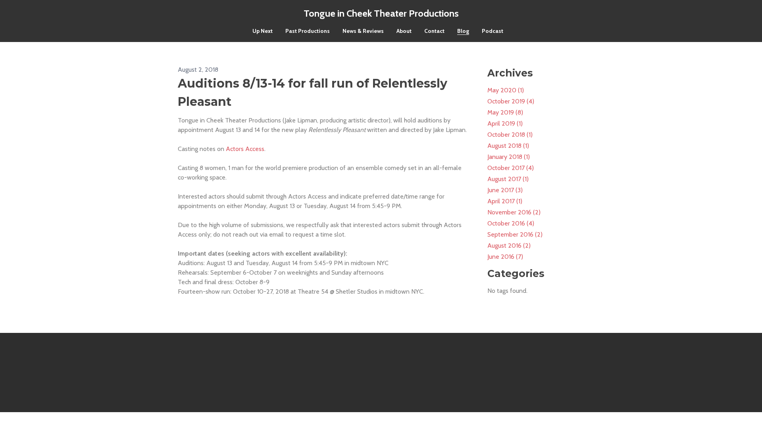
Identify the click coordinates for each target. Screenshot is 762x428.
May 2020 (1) (505, 90)
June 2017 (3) (505, 190)
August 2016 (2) (509, 245)
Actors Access (245, 149)
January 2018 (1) (508, 156)
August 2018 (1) (508, 145)
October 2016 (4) (510, 223)
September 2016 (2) (515, 234)
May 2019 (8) (505, 112)
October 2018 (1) (510, 134)
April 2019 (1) (505, 123)
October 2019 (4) (510, 101)
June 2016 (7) (505, 256)
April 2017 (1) (504, 201)
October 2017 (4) (510, 168)
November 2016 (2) (514, 212)
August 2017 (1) (508, 179)
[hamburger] (143, 12)
